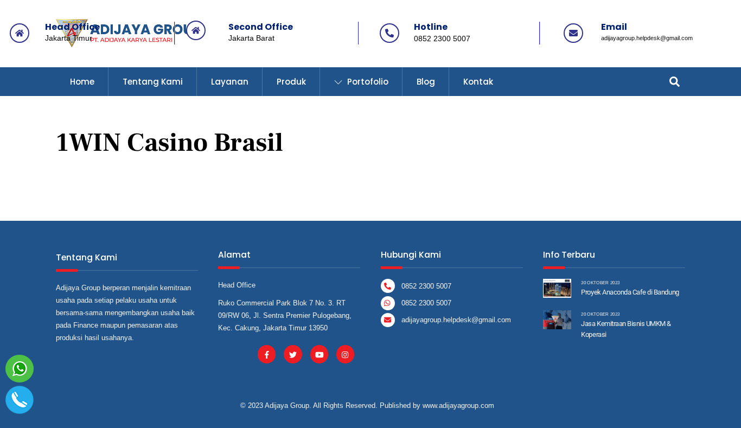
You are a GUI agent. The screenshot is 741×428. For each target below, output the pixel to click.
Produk (291, 81)
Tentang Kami (153, 81)
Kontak (478, 81)
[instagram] (345, 354)
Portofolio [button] (366, 81)
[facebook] (267, 354)
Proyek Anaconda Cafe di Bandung (630, 292)
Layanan (229, 81)
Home (82, 81)
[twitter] (293, 354)
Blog (426, 81)
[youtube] (319, 354)
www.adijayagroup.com (458, 405)
